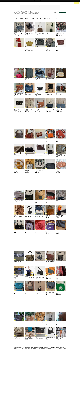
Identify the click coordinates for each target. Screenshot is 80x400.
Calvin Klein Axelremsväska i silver (60, 79)
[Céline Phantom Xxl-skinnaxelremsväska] (29, 42)
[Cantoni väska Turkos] (19, 286)
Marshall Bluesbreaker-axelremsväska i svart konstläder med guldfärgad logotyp (60, 155)
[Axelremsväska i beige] (19, 332)
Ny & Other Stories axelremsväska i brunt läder (40, 109)
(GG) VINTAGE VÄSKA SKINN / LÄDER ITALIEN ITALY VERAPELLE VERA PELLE (18, 94)
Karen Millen (36, 32)
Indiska (25, 32)
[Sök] (47, 3)
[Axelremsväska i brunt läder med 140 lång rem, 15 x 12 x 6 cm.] (19, 195)
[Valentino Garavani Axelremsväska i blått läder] (61, 103)
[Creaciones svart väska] (19, 256)
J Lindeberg (26, 154)
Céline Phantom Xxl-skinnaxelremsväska (27, 48)
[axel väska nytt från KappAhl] (19, 210)
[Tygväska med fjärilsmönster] (29, 225)
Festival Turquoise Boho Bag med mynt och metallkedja (60, 338)
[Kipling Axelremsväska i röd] (40, 225)
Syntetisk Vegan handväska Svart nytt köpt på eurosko (39, 94)
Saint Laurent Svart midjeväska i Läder (50, 48)
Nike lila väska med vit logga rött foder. (50, 231)
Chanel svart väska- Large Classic (19, 109)
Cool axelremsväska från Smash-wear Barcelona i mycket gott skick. (60, 33)
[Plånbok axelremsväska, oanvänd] (19, 42)
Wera (35, 154)
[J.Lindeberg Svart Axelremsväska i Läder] (29, 149)
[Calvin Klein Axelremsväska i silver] (61, 73)
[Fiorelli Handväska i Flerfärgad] (40, 210)
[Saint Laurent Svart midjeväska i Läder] (50, 42)
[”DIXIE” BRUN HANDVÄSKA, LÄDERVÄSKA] (40, 316)
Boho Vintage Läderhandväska (50, 78)
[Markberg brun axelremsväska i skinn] (61, 42)
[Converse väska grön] (61, 286)
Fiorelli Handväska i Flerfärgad (39, 216)
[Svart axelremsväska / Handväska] (40, 42)
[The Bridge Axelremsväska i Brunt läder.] (50, 256)
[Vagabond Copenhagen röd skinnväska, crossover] (19, 73)
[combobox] (31, 3)
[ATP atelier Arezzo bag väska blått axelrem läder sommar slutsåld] (19, 27)
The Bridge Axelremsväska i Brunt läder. (50, 262)
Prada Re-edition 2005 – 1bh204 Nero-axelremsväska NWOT (29, 216)
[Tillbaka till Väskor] (14, 16)
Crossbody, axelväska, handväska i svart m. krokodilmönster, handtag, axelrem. (40, 292)
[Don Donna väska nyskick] (50, 88)
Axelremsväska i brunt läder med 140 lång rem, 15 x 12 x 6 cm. (18, 200)
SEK (58, 2)
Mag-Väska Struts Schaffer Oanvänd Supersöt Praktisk (60, 216)
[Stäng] (79, 0)
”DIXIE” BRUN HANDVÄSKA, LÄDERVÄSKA (39, 322)
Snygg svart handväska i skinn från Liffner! (50, 338)
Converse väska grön (59, 292)
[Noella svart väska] (61, 195)
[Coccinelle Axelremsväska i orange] (61, 133)
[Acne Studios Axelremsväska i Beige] (29, 103)
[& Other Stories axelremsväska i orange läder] (50, 133)
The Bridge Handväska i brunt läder (29, 139)
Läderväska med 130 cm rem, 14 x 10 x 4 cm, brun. (60, 170)
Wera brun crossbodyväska (39, 155)
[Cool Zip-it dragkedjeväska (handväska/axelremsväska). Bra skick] (61, 225)
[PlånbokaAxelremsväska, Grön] (50, 27)
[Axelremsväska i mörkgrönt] (40, 195)
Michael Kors (47, 154)
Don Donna (47, 93)
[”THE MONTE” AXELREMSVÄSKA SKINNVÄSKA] (29, 316)
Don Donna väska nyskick (49, 94)
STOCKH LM (36, 276)
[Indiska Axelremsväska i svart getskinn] (29, 27)
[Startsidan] (8, 3)
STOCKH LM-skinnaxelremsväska (39, 277)
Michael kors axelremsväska (49, 155)
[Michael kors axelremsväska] (50, 149)
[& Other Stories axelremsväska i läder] (50, 103)
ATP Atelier (15, 32)
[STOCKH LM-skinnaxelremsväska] (40, 271)
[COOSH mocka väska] (19, 133)
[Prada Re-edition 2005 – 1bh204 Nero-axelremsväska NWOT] (29, 210)
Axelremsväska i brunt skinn (39, 139)
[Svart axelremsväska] (29, 73)
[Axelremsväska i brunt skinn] (40, 133)
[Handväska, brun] (50, 210)
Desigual (15, 154)
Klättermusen (26, 276)
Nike (46, 230)
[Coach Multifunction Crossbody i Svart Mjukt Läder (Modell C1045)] (40, 256)
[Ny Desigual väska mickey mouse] (19, 149)
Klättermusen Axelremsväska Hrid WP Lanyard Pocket (29, 277)
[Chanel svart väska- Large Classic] (19, 103)
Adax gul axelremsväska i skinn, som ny (18, 170)
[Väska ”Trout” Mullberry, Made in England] (50, 286)
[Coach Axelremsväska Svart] (50, 316)
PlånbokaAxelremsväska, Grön (50, 32)
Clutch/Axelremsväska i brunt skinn (40, 33)
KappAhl (15, 215)
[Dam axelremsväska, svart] (50, 164)
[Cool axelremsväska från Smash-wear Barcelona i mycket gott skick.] (61, 27)
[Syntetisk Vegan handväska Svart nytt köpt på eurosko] (40, 88)
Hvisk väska (47, 276)
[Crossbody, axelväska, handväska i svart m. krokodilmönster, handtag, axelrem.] (40, 286)
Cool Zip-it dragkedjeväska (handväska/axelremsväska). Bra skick (60, 231)
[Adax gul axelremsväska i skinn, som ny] (19, 164)
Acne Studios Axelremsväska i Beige (29, 109)
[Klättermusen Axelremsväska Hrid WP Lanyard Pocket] (29, 271)
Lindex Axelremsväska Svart (39, 338)
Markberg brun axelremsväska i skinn (60, 48)
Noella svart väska (58, 200)
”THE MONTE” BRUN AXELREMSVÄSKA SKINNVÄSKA (18, 322)
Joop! (56, 93)
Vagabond (15, 78)
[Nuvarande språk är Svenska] (56, 3)
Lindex (36, 337)
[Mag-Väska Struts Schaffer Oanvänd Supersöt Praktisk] (61, 210)
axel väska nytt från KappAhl (18, 216)
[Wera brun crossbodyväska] (40, 149)
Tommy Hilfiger (26, 93)
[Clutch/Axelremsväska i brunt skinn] (40, 27)
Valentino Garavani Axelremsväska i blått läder (61, 109)
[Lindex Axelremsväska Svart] (40, 332)
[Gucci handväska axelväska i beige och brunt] (29, 256)
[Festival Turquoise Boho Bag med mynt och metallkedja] (61, 332)
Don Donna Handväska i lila (39, 170)
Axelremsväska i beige (17, 338)
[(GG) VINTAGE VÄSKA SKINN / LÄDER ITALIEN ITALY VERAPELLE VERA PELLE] (19, 88)
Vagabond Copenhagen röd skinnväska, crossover (18, 79)
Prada (25, 215)
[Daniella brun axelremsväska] (29, 286)
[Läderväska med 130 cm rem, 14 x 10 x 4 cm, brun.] (61, 164)
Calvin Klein (57, 78)
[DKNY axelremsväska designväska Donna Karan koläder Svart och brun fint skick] (50, 195)
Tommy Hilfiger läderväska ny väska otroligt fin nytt (29, 94)
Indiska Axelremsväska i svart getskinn (29, 33)
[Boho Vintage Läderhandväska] (50, 73)
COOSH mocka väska (17, 139)
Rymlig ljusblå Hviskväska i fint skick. (60, 277)
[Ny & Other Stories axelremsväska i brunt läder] (40, 103)
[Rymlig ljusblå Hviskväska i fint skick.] (61, 271)
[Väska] (19, 225)
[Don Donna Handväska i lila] (40, 164)
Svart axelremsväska (27, 78)
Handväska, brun (48, 215)
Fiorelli (36, 215)
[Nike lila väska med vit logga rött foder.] (50, 225)
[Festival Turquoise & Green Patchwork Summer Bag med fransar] (29, 332)
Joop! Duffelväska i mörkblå (60, 94)
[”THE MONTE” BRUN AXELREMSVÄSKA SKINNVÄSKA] (19, 316)
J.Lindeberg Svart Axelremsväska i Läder (29, 155)
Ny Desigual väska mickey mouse (18, 155)
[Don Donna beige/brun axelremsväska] (29, 164)
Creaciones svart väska (17, 261)
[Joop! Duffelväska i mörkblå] (61, 88)
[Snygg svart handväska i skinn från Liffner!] (50, 332)
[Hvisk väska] (50, 271)
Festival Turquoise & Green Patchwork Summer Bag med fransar (29, 338)
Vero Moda (15, 337)
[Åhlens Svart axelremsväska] (29, 195)
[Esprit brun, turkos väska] (61, 316)
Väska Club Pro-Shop (17, 276)
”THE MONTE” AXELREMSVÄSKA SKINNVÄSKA (29, 322)
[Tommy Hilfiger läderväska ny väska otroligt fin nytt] (29, 88)
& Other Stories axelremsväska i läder (50, 109)
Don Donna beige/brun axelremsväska (28, 170)
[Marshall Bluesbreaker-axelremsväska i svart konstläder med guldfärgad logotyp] (61, 149)
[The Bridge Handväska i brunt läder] (29, 133)
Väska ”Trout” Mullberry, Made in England (50, 292)
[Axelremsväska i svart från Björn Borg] (61, 256)
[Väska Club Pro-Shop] (19, 271)
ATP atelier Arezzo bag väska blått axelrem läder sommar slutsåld (19, 33)
